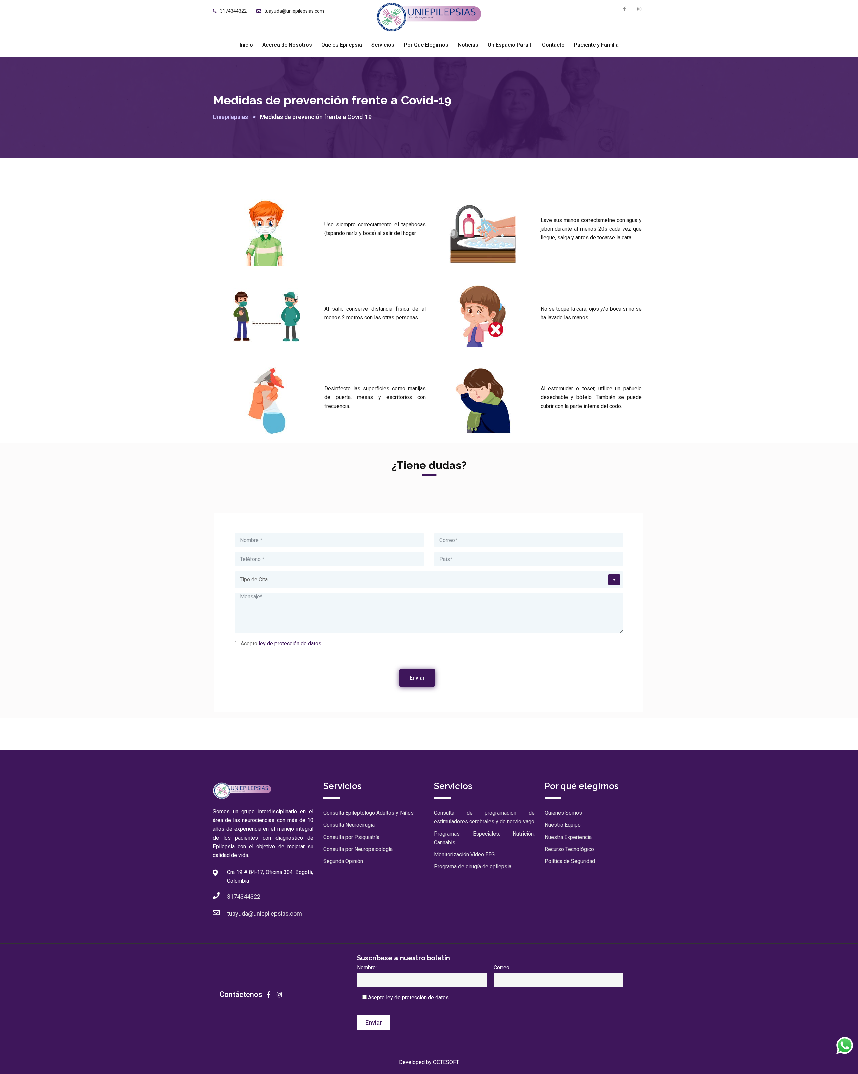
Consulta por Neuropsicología (358, 849)
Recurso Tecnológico (569, 849)
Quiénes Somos (563, 813)
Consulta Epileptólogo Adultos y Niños (368, 813)
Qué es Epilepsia (341, 45)
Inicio (246, 45)
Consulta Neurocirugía (349, 825)
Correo (501, 967)
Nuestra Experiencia (568, 837)
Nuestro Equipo (563, 825)
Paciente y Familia (596, 45)
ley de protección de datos (290, 643)
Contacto (553, 45)
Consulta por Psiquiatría (351, 837)
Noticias (468, 45)
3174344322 (233, 11)
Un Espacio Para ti (510, 45)
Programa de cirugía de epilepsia (472, 866)
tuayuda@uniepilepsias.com (294, 11)
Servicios (382, 45)
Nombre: (367, 967)
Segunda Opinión (343, 861)
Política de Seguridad (570, 861)
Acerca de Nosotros (287, 45)
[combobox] (429, 579)
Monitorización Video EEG (464, 854)
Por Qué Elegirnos (426, 45)
